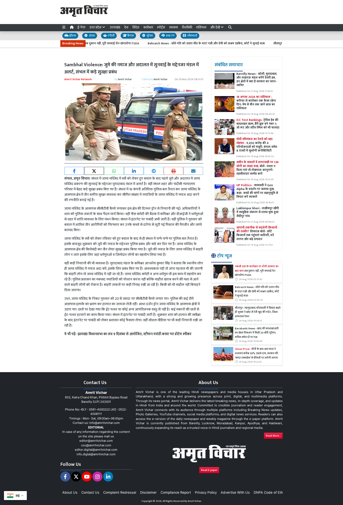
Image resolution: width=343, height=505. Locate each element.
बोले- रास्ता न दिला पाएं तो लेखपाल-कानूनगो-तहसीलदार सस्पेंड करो (257, 168)
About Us (69, 492)
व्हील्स (72, 35)
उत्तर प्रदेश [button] (95, 27)
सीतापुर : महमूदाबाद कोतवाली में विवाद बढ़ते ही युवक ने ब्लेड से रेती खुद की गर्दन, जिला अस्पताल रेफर (257, 312)
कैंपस (130, 35)
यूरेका (149, 35)
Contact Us (90, 492)
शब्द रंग (169, 35)
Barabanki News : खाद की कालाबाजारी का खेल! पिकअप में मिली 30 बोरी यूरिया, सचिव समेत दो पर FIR (257, 333)
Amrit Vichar (125, 79)
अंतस (91, 35)
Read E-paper (209, 470)
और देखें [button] (215, 27)
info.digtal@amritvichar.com (96, 454)
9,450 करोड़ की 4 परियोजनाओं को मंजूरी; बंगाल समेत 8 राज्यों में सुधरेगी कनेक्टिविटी (256, 144)
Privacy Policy (206, 492)
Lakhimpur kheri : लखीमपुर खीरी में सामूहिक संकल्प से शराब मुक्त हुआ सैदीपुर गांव (257, 212)
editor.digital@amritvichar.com (96, 449)
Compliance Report (176, 492)
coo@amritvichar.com (96, 445)
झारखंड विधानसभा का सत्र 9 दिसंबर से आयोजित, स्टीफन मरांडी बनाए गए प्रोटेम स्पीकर (134, 334)
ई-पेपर (81, 27)
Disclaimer (148, 492)
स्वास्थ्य (173, 27)
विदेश (135, 27)
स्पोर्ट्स (161, 27)
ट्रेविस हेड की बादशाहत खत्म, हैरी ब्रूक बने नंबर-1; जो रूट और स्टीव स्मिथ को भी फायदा (257, 123)
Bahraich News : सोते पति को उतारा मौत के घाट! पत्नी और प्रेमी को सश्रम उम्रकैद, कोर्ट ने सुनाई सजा (189, 43)
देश (126, 27)
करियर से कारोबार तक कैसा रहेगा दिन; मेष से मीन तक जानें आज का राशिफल (256, 102)
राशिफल (201, 27)
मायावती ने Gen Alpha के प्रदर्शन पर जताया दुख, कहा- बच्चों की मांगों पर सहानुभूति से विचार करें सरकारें (257, 191)
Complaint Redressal (119, 492)
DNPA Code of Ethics (270, 492)
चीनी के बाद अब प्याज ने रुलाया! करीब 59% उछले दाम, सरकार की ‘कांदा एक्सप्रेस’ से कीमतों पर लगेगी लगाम (256, 353)
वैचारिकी (187, 27)
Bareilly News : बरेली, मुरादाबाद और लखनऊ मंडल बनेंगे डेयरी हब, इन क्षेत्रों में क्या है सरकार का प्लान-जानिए (256, 79)
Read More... (273, 435)
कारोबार (148, 27)
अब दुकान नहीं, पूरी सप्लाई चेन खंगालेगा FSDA (256, 271)
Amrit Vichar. (195, 501)
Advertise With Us (235, 492)
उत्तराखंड (115, 27)
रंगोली (111, 35)
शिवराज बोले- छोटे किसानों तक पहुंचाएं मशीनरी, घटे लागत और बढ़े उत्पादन (256, 233)
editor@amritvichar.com (96, 441)
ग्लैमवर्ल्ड (191, 35)
